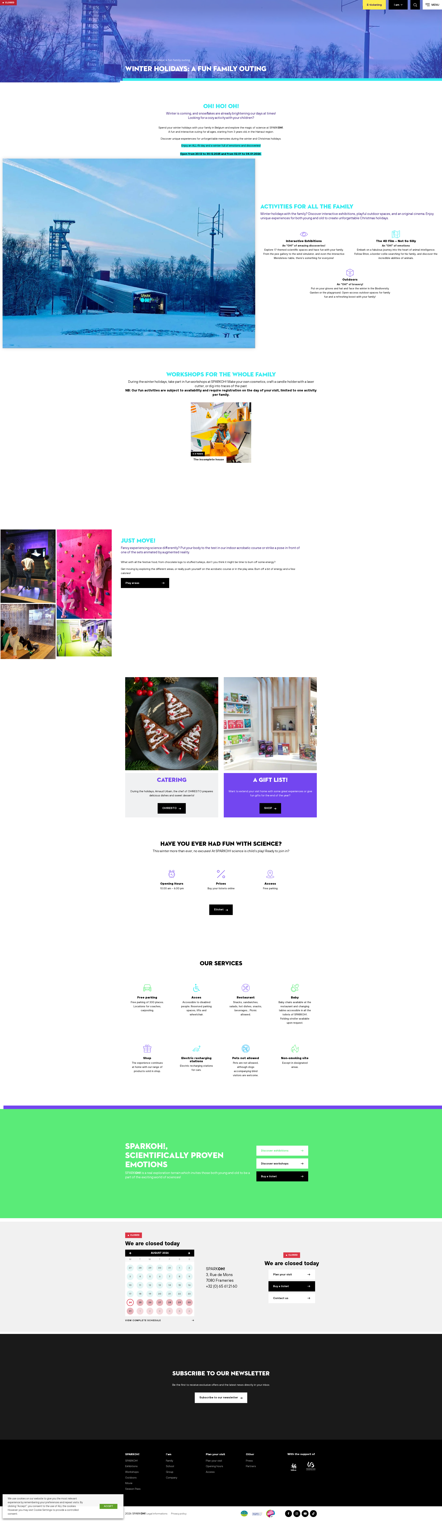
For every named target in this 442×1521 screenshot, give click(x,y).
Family (169, 1460)
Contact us (280, 1298)
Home (134, 60)
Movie (128, 1483)
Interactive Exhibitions (303, 249)
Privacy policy (179, 1513)
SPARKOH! (131, 1460)
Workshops (132, 1472)
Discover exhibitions (275, 1150)
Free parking (147, 1004)
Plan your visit (282, 1274)
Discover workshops (275, 1163)
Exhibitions (131, 1466)
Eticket (219, 909)
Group (169, 1472)
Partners (251, 1466)
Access (210, 1472)
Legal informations (156, 1513)
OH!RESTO (169, 808)
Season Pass (133, 1489)
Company (171, 1477)
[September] (189, 1253)
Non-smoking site (295, 1062)
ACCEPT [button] (108, 1506)
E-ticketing (374, 5)
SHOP (268, 808)
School (170, 1466)
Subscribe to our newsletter (219, 1397)
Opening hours (214, 1466)
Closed (9, 2)
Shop (147, 1064)
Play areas (132, 583)
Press (249, 1460)
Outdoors (350, 288)
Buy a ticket (269, 1176)
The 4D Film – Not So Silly (396, 249)
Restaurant (245, 1006)
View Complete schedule (143, 1320)
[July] (130, 1253)
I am (396, 5)
